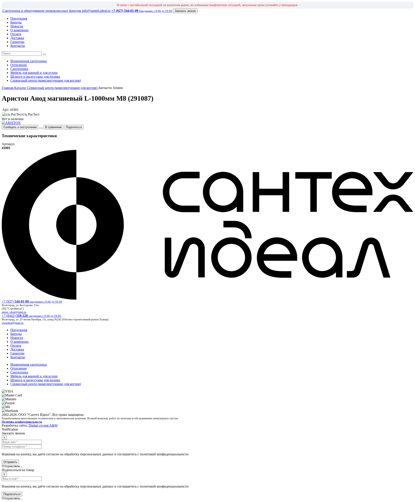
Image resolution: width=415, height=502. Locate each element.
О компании (19, 30)
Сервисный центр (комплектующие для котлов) (45, 80)
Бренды (16, 22)
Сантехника (19, 69)
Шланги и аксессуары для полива (35, 76)
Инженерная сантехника (28, 61)
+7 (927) (32, 301)
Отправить (10, 462)
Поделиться (74, 127)
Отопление (18, 65)
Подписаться (12, 494)
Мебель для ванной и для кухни (33, 73)
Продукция (18, 18)
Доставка (17, 38)
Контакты (17, 46)
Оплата (15, 34)
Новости (16, 26)
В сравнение (53, 127)
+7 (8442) (31, 316)
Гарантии (17, 42)
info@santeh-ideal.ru (96, 11)
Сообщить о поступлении (20, 127)
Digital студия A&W (43, 425)
